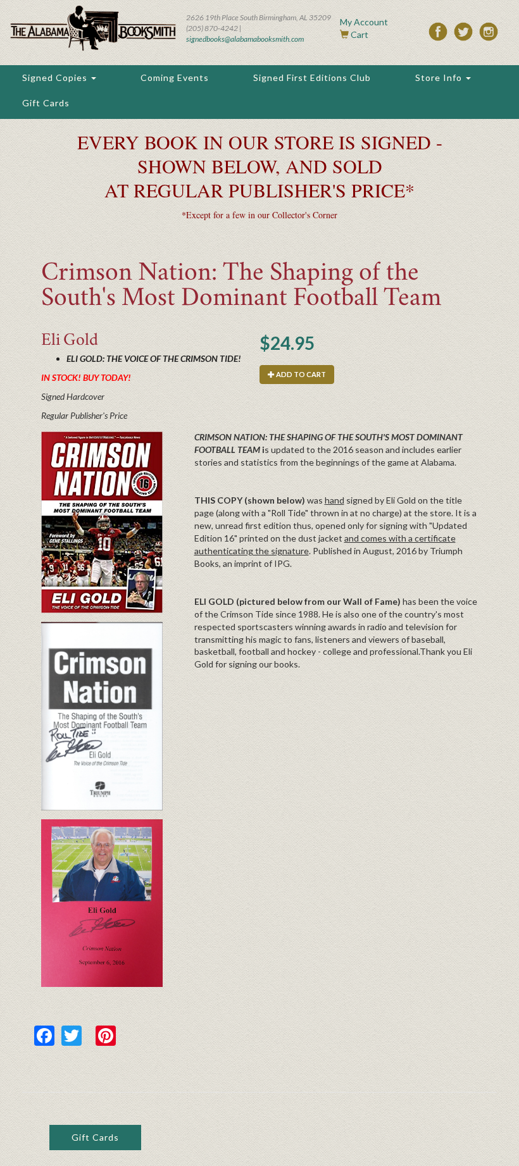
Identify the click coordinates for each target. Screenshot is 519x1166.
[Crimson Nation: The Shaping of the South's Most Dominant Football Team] (102, 522)
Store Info (440, 77)
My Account (364, 21)
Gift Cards (46, 102)
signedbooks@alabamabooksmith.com (245, 39)
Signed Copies (56, 77)
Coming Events (175, 77)
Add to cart (300, 374)
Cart (359, 34)
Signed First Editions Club (312, 77)
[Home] (93, 28)
